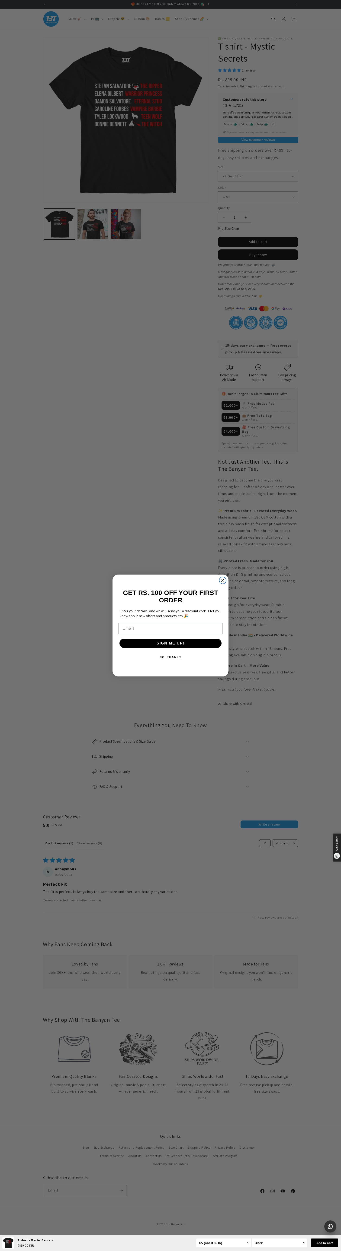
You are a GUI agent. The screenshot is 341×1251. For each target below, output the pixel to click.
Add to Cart (324, 1243)
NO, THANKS (171, 657)
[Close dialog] (222, 580)
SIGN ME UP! (171, 643)
